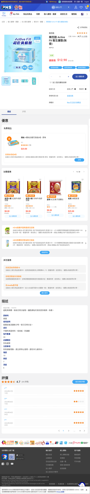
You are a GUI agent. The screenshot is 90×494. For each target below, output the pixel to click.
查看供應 (70, 96)
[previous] (58, 431)
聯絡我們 (77, 454)
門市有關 (77, 461)
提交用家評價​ (80, 382)
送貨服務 (63, 468)
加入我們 (49, 468)
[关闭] (86, 490)
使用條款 (52, 484)
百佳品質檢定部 (51, 461)
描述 (9, 112)
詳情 (79, 160)
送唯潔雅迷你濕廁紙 (83, 67)
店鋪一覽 (63, 461)
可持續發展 (49, 465)
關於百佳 (49, 454)
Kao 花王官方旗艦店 (74, 102)
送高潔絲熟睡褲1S (70, 67)
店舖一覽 (79, 2)
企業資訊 (49, 458)
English (87, 2)
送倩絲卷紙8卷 (56, 67)
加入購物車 (80, 77)
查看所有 (45, 252)
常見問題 (77, 458)
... (74, 431)
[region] (45, 490)
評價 (24, 112)
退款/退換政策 (65, 465)
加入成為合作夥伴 (52, 472)
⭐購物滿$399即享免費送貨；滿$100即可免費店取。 (17, 2)
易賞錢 (62, 458)
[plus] (68, 77)
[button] (61, 7)
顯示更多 (45, 293)
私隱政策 (61, 484)
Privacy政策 (60, 492)
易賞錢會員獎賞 (67, 2)
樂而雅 (51, 33)
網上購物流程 (64, 454)
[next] (87, 14)
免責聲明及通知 (72, 484)
